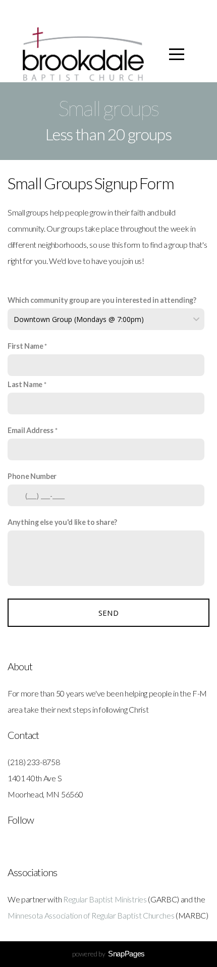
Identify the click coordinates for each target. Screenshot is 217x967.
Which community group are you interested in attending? (102, 300)
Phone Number (32, 476)
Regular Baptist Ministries (105, 899)
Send (108, 613)
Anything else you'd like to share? (62, 522)
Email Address (30, 430)
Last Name (25, 384)
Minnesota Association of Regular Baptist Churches (91, 915)
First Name (25, 346)
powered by (108, 953)
